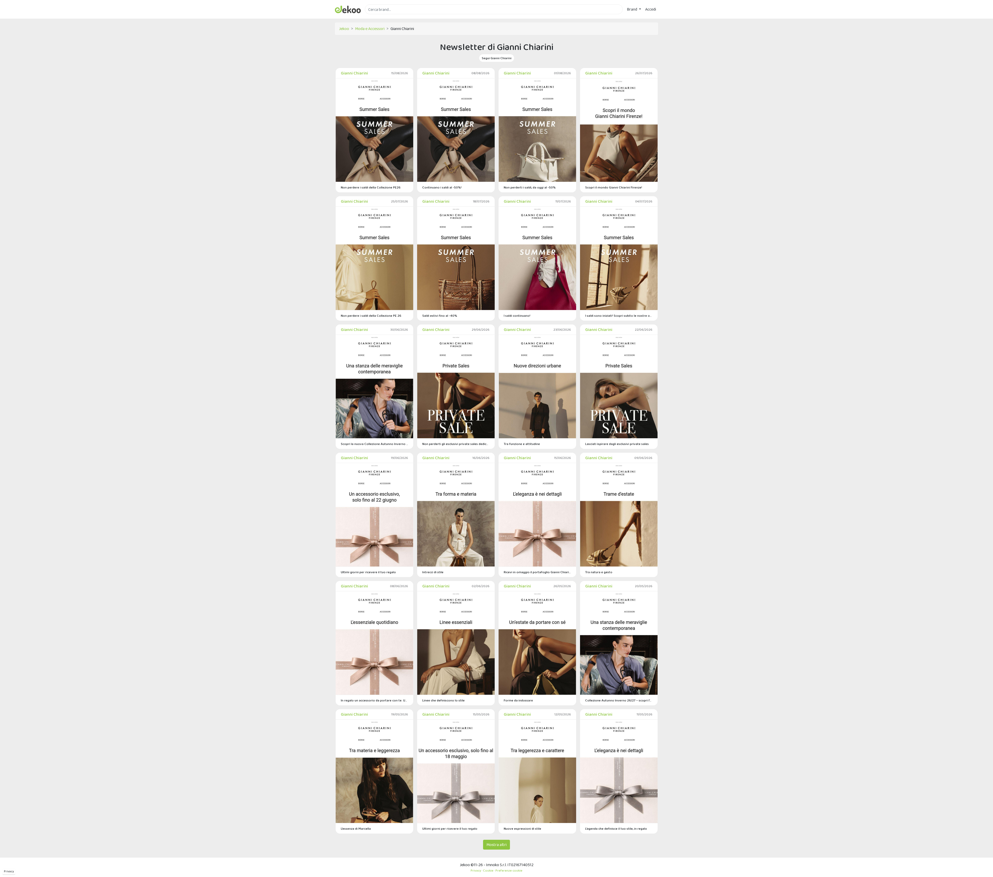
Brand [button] (632, 9)
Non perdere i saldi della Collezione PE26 (371, 187)
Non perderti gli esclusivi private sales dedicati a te (456, 443)
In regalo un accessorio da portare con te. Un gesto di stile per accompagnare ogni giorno (374, 700)
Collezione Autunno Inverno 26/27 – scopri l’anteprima (618, 700)
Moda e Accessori (370, 29)
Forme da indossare (518, 700)
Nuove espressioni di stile (522, 828)
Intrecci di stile (432, 572)
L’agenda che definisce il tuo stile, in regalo (616, 828)
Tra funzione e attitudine (522, 443)
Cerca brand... (376, 17)
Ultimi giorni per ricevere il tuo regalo (368, 572)
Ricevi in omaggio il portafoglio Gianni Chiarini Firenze (537, 572)
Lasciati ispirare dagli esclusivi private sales (617, 443)
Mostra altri (496, 845)
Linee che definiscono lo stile (443, 700)
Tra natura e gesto (598, 572)
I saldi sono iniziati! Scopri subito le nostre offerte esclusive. (618, 315)
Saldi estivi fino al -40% (439, 315)
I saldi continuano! (517, 315)
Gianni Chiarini (354, 73)
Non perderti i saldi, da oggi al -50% (530, 187)
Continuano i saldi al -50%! (442, 187)
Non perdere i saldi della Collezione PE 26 (371, 315)
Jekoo (344, 29)
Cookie (488, 870)
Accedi (650, 9)
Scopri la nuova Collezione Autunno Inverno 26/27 (374, 443)
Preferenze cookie (508, 870)
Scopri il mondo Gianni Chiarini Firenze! (613, 187)
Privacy (9, 871)
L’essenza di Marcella (356, 828)
